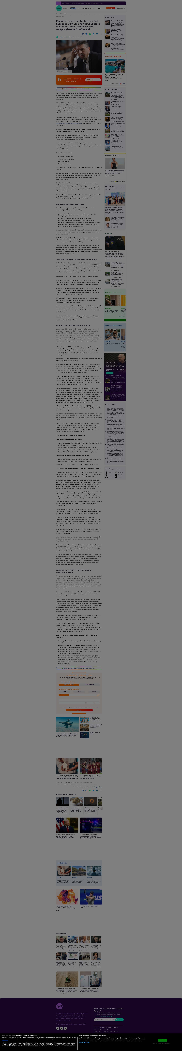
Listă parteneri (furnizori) (84, 1042)
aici (11, 1045)
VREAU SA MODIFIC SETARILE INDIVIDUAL (162, 1043)
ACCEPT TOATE (162, 1040)
